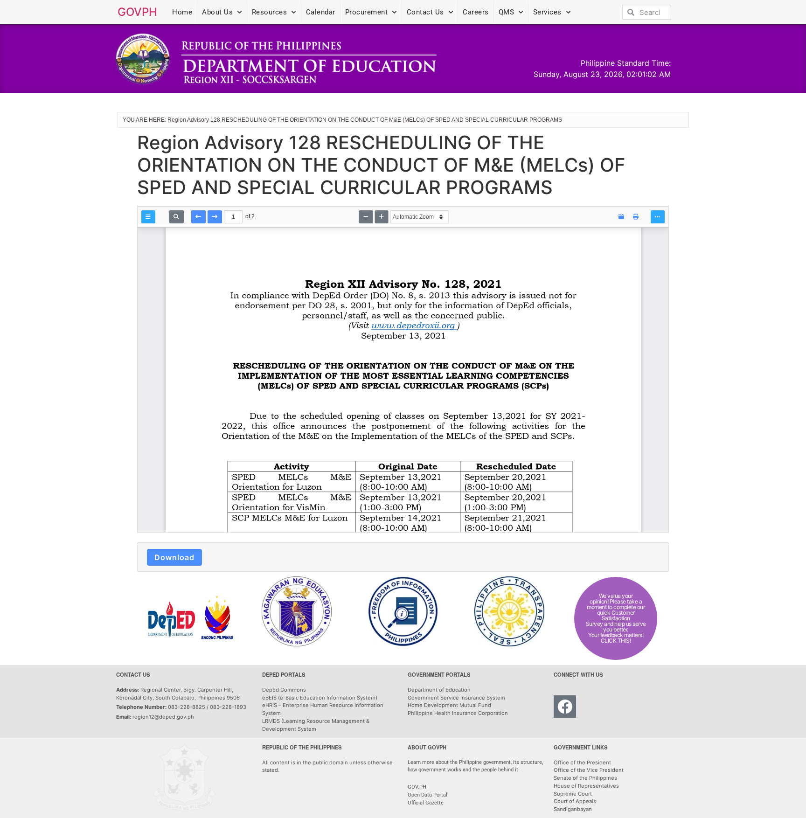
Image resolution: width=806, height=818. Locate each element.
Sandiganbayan (573, 809)
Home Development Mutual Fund (449, 705)
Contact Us (425, 12)
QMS (506, 12)
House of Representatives (586, 786)
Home (182, 12)
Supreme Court (573, 793)
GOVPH (137, 12)
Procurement (366, 12)
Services (547, 12)
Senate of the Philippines (585, 778)
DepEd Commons (284, 689)
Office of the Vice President (589, 770)
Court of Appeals (575, 801)
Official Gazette (426, 803)
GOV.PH (417, 787)
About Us (217, 12)
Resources (269, 12)
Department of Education (439, 689)
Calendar (320, 12)
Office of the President (582, 762)
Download (174, 557)
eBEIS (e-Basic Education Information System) (319, 697)
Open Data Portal (427, 795)
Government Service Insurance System (456, 697)
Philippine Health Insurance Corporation (458, 713)
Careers (476, 12)
